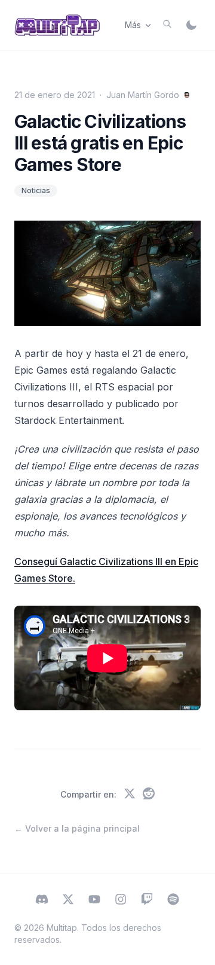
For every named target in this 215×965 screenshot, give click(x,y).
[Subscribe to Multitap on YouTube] (94, 900)
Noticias (36, 190)
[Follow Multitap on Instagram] (121, 900)
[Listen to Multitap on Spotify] (173, 900)
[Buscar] (167, 24)
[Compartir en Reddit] (149, 794)
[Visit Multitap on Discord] (42, 900)
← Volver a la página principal (77, 828)
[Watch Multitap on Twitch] (147, 900)
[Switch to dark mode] (191, 25)
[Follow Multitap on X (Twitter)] (68, 900)
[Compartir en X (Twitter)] (130, 794)
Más (133, 25)
